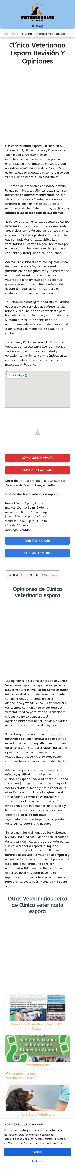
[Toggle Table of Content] (52, 575)
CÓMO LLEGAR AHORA (37, 457)
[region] (37, 1144)
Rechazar (37, 1161)
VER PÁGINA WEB (37, 540)
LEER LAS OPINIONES (37, 553)
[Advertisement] (37, 104)
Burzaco (14, 34)
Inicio (5, 34)
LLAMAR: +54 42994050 (37, 470)
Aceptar (37, 1151)
